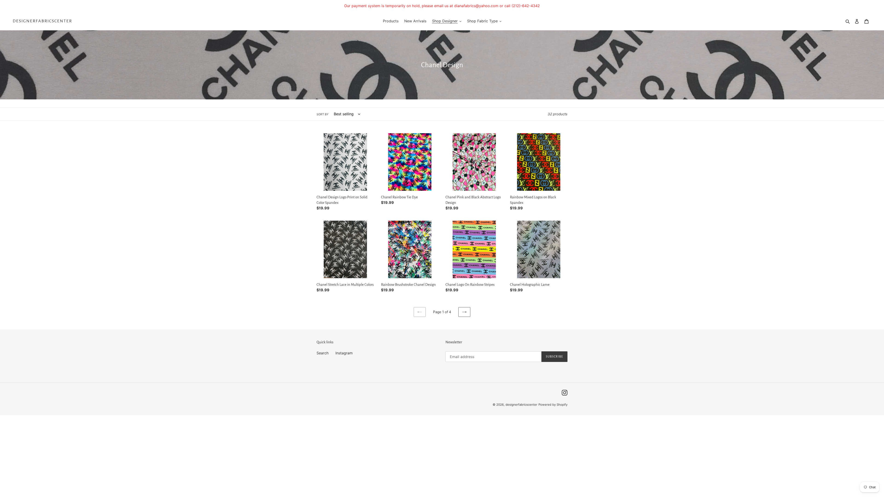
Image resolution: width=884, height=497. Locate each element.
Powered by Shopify (552, 404)
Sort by (323, 114)
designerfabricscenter (42, 21)
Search (323, 353)
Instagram (344, 353)
